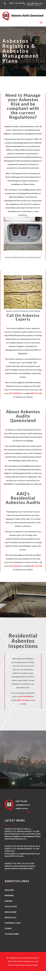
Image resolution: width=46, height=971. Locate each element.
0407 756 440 (36, 393)
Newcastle (10, 917)
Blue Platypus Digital (30, 965)
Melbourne (11, 912)
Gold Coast (11, 906)
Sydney (8, 928)
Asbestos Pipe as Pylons (19, 863)
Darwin (8, 901)
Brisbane (9, 895)
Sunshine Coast (13, 923)
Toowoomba (12, 934)
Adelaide (9, 890)
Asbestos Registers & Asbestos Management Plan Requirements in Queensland (23, 831)
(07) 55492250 (15, 393)
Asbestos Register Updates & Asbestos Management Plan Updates (22, 848)
